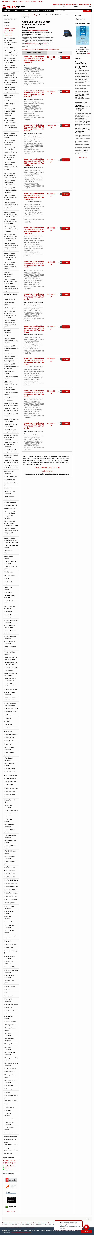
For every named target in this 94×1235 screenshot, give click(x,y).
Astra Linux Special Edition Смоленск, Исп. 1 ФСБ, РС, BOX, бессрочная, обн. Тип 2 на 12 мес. (34, 59)
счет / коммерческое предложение (38, 30)
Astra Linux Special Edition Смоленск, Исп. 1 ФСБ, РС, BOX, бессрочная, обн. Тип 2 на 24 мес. (34, 94)
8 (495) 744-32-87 (72, 4)
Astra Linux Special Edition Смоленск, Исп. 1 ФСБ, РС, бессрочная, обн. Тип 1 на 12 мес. (34, 361)
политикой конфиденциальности (21, 1232)
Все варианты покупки (29, 49)
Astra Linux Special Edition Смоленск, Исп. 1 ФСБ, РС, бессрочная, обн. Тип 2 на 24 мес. (34, 297)
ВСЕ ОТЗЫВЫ (83, 157)
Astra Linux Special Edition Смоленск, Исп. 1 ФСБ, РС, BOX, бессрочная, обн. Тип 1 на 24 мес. (34, 196)
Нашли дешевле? (54, 49)
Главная (24, 15)
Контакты (40, 1)
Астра (36, 15)
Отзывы (21, 1)
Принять (86, 1231)
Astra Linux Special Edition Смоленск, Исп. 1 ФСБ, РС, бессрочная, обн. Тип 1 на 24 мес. (34, 393)
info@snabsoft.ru (85, 4)
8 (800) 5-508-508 (59, 4)
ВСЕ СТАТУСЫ (11, 1211)
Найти (87, 10)
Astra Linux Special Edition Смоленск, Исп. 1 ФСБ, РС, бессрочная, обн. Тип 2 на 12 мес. (34, 264)
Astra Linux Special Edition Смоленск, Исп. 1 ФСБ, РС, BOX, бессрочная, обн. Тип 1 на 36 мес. (34, 230)
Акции (10, 1223)
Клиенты (14, 1)
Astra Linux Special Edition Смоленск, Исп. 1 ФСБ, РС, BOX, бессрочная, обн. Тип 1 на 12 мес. (34, 162)
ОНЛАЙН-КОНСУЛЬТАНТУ (32, 43)
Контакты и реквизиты (39, 1223)
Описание (59, 52)
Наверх (88, 1218)
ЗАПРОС (45, 43)
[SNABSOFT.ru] (13, 7)
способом (37, 44)
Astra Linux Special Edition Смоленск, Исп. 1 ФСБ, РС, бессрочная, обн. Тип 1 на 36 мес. (34, 426)
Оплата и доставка (30, 1)
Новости (16, 1223)
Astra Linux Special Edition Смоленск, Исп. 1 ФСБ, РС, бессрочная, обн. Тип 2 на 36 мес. (34, 329)
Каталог (30, 15)
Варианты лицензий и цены (34, 52)
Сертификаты (6, 1)
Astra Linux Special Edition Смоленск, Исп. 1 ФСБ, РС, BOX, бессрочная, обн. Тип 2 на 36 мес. (34, 128)
